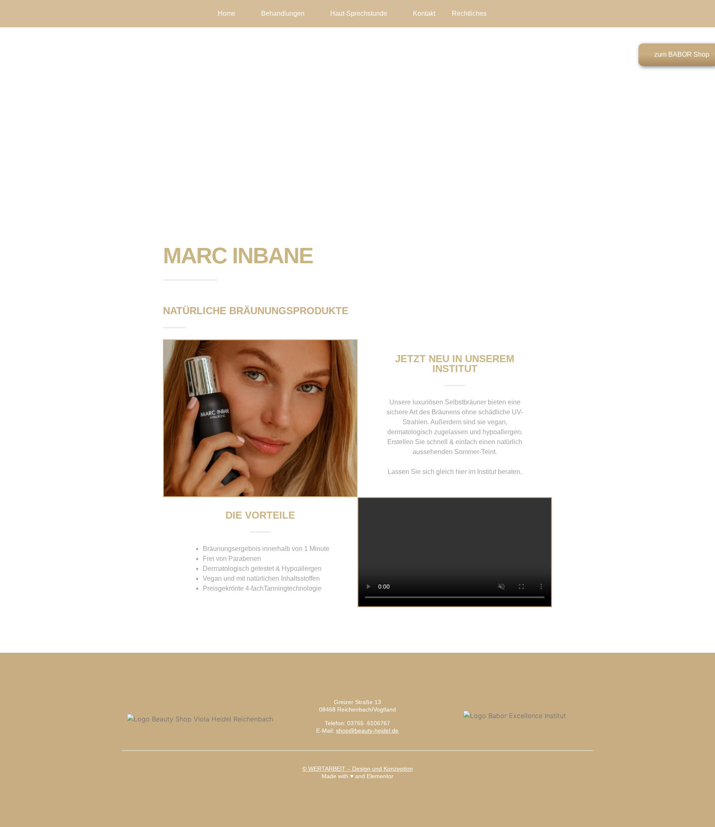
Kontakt (424, 13)
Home (226, 13)
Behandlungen (283, 13)
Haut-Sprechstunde (358, 13)
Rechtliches (469, 13)
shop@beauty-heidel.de (367, 730)
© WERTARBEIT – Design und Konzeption (357, 768)
